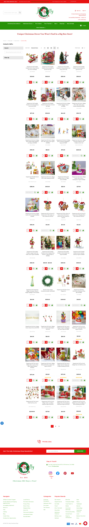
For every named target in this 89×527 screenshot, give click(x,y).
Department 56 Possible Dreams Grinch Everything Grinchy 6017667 (32, 105)
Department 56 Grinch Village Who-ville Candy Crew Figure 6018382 (48, 141)
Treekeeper (79, 503)
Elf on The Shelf (58, 508)
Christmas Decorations (14, 23)
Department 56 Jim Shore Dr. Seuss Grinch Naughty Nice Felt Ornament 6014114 (79, 215)
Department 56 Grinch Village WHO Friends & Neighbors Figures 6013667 (63, 141)
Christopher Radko (70, 501)
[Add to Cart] (30, 82)
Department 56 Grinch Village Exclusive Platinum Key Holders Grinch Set (79, 141)
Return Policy (26, 506)
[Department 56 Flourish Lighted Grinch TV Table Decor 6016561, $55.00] (63, 168)
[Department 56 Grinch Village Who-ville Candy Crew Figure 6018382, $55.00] (48, 131)
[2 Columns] (48, 48)
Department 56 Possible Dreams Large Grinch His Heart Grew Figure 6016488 (32, 253)
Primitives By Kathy (70, 511)
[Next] (59, 426)
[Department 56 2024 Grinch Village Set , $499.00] (63, 281)
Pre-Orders (38, 23)
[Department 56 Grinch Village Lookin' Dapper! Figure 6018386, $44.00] (63, 94)
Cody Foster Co (69, 503)
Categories (47, 496)
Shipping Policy (26, 508)
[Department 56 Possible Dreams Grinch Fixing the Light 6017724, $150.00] (79, 58)
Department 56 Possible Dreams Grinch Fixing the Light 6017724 (79, 68)
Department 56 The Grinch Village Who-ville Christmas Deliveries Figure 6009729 (63, 403)
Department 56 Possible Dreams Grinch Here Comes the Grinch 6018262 (32, 68)
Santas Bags (79, 508)
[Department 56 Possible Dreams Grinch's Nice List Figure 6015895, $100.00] (63, 243)
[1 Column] (44, 48)
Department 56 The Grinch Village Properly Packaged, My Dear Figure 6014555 (63, 328)
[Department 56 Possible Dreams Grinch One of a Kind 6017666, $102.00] (48, 94)
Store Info (25, 510)
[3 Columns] (51, 48)
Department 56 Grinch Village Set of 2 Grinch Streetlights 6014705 (48, 328)
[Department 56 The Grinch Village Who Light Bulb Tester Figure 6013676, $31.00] (79, 317)
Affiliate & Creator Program (9, 499)
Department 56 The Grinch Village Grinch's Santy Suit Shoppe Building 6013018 (63, 365)
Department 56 (58, 501)
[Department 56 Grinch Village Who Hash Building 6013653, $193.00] (48, 168)
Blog (4, 513)
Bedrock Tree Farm (80, 516)
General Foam (69, 513)
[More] (20, 24)
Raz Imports (57, 499)
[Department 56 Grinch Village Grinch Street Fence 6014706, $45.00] (32, 317)
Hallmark (57, 518)
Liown (77, 513)
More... (78, 518)
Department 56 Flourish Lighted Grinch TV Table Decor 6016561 (63, 178)
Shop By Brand (26, 516)
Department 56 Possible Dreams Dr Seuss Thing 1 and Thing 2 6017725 (63, 68)
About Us (83, 17)
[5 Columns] (58, 48)
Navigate (6, 496)
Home (4, 40)
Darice (77, 501)
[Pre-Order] (77, 119)
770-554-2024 (55, 466)
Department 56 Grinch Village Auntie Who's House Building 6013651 (32, 215)
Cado (77, 499)
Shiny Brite (57, 510)
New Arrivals (70, 23)
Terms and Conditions (28, 512)
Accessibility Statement (74, 17)
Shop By (62, 23)
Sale (55, 23)
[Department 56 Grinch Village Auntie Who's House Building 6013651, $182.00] (32, 205)
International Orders (28, 514)
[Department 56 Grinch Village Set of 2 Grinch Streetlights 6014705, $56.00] (48, 317)
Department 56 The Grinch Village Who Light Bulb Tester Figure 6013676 (79, 328)
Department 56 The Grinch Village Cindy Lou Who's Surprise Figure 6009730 (48, 403)
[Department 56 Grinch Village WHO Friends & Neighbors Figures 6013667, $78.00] (63, 131)
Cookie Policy (6, 516)
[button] (24, 475)
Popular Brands (60, 496)
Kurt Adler (57, 503)
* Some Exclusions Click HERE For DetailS (40, 1)
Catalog (5, 511)
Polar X (56, 506)
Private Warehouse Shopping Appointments (78, 14)
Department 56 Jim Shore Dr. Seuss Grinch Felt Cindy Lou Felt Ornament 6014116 (48, 215)
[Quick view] (33, 82)
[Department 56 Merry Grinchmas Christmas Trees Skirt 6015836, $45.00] (79, 281)
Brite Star (68, 499)
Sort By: (27, 48)
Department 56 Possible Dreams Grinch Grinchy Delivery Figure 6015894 (78, 253)
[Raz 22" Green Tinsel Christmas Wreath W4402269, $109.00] (48, 281)
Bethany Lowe (58, 516)
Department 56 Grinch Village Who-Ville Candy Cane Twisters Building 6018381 (79, 105)
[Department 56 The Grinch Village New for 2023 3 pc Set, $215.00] (79, 354)
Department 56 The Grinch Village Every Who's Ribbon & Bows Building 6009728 (79, 403)
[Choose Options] (46, 268)
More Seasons (40, 27)
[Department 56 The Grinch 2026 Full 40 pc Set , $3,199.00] (32, 393)
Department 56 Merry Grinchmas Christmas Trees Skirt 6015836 (79, 291)
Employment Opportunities (9, 518)
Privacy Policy (26, 503)
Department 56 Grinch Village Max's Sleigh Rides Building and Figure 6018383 (32, 141)
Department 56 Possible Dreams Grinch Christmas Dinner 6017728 (48, 68)
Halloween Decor (27, 23)
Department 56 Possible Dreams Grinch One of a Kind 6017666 (48, 105)
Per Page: (77, 48)
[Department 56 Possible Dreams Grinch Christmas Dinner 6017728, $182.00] (48, 58)
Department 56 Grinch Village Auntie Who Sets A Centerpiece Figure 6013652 (79, 178)
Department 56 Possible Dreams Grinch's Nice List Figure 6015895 (63, 253)
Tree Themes (47, 23)
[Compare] (36, 82)
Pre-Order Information (28, 501)
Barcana (78, 506)
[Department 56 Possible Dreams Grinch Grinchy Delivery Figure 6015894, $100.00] (79, 243)
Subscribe (80, 451)
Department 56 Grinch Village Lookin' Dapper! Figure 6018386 (63, 105)
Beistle (67, 506)
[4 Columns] (54, 48)
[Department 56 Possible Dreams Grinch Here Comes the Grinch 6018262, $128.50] (32, 58)
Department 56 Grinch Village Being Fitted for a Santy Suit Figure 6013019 (48, 365)
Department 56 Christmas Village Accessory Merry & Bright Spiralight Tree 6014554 (32, 291)
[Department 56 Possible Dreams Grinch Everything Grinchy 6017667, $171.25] (32, 94)
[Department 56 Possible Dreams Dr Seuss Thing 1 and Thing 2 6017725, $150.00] (63, 58)
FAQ (4, 509)
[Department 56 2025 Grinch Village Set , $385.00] (32, 168)
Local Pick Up (26, 499)
